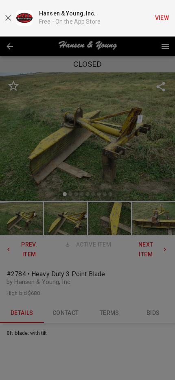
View (162, 18)
